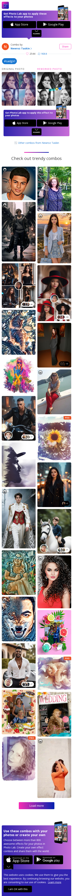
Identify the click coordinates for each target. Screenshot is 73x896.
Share (65, 46)
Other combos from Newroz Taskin (38, 142)
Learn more (54, 882)
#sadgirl (9, 61)
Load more (36, 806)
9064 (44, 53)
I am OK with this (18, 889)
